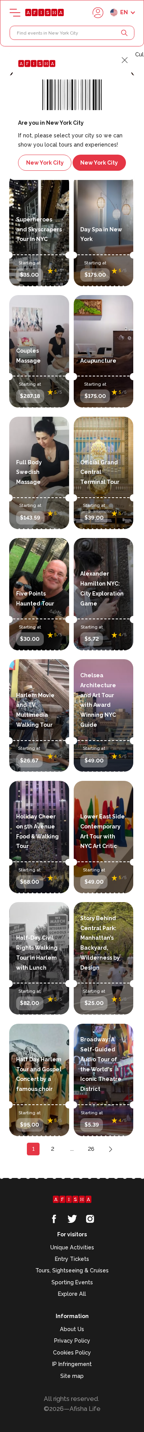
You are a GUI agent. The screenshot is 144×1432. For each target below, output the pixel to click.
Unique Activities (72, 1247)
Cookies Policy (72, 1353)
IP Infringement (72, 1364)
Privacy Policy (72, 1341)
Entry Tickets (72, 1259)
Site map (72, 1376)
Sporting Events (72, 1282)
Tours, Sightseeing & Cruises (72, 1270)
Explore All (72, 1294)
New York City (45, 163)
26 (91, 1149)
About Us (72, 1329)
